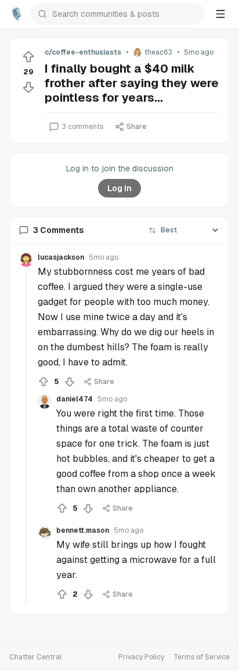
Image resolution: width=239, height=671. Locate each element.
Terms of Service (201, 657)
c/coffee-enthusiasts (83, 52)
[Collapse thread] (26, 437)
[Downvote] (28, 87)
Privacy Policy (141, 657)
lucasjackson (61, 257)
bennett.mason (82, 530)
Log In (119, 188)
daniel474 (74, 399)
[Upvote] (28, 57)
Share (136, 126)
